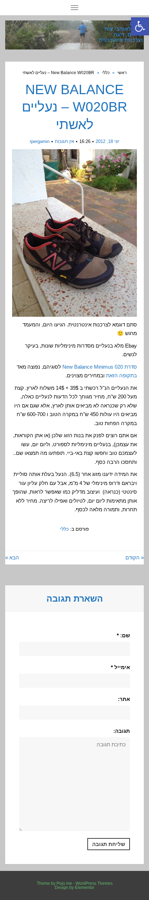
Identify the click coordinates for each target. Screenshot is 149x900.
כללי (105, 72)
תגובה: (121, 731)
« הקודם (134, 557)
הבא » (12, 557)
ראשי (121, 72)
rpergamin (40, 141)
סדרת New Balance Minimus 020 (99, 367)
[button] (140, 26)
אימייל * (120, 667)
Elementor (84, 887)
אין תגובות (64, 141)
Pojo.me (64, 883)
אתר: (124, 699)
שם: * (123, 635)
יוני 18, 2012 (107, 141)
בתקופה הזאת (121, 375)
